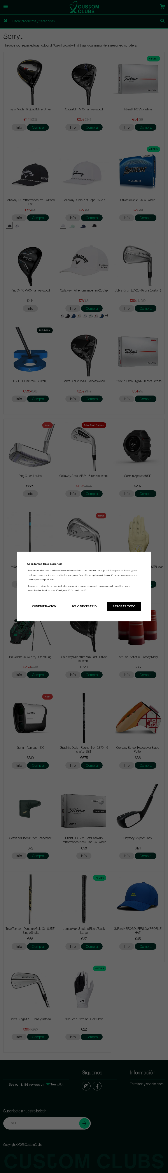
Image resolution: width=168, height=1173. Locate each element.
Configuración (44, 606)
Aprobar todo (124, 606)
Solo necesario (84, 606)
